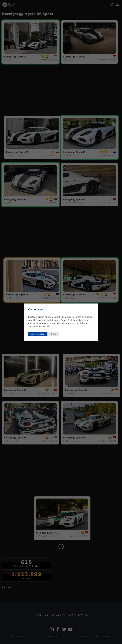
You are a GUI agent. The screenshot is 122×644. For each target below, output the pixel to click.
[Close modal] (92, 309)
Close (53, 334)
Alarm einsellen (37, 334)
